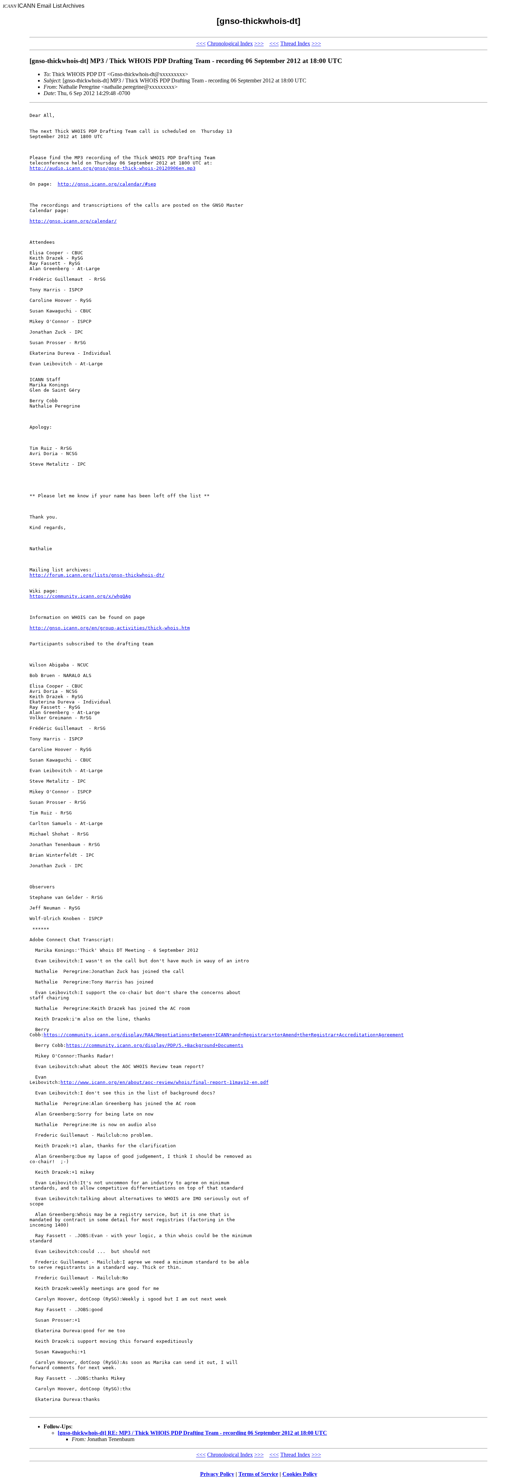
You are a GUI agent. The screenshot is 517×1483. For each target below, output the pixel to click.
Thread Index (295, 43)
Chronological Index (230, 43)
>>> (259, 43)
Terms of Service (258, 1474)
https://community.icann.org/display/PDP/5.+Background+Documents (154, 1045)
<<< (201, 43)
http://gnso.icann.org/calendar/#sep (107, 184)
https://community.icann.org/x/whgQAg (80, 596)
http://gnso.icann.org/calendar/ (73, 221)
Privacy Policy (217, 1474)
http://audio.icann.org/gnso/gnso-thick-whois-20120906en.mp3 (113, 168)
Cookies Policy (299, 1474)
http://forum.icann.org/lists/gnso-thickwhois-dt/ (97, 575)
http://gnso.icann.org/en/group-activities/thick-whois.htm (110, 628)
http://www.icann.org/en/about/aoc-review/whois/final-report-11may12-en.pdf (164, 1082)
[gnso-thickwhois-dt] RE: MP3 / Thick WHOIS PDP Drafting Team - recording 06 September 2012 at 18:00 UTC (192, 1433)
